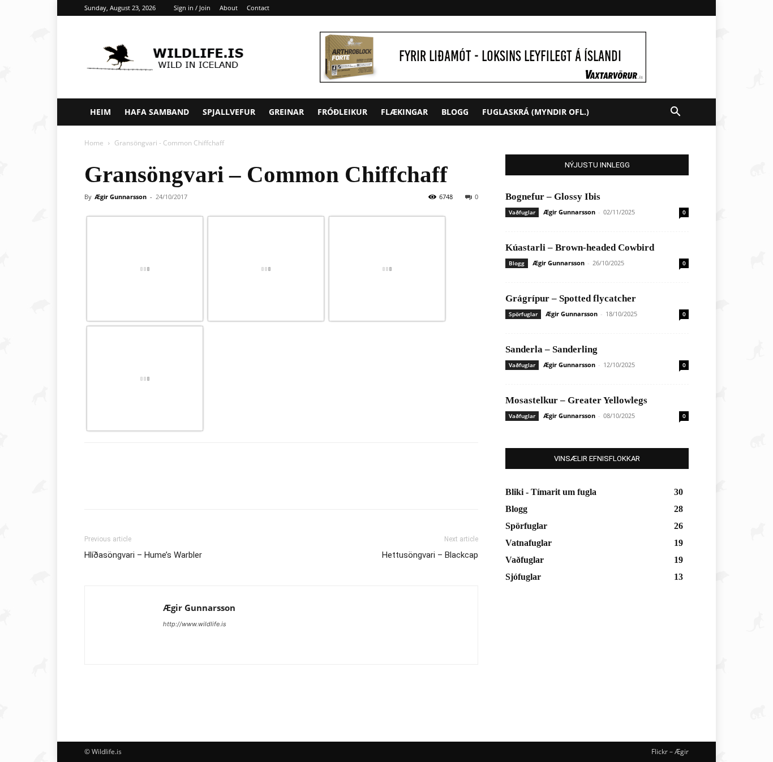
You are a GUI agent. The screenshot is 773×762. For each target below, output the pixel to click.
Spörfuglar (523, 314)
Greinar (286, 111)
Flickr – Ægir (670, 751)
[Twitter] (121, 486)
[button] (675, 112)
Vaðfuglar (522, 212)
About (229, 7)
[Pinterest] (147, 486)
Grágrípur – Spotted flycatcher (570, 298)
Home (94, 143)
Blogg (455, 111)
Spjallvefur (229, 111)
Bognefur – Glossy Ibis (552, 196)
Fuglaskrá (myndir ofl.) (535, 111)
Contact (258, 7)
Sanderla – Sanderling (551, 349)
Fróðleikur (342, 111)
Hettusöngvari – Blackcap (430, 555)
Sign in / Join (192, 7)
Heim (100, 111)
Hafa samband (156, 111)
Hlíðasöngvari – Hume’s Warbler (143, 555)
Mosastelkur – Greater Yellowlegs (576, 400)
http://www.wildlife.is (194, 624)
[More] (200, 486)
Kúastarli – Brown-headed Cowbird (579, 247)
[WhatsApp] (173, 486)
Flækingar (404, 111)
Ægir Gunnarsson (121, 196)
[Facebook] (95, 486)
